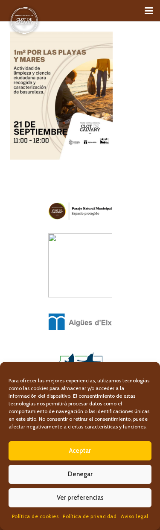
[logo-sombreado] (24, 20)
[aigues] (80, 321)
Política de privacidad (89, 516)
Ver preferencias (80, 497)
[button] (149, 10)
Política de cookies (35, 516)
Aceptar (80, 450)
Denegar (80, 474)
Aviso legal (134, 516)
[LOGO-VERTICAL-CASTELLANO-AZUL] (80, 265)
